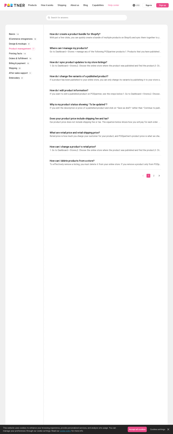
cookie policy (65, 431)
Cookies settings (157, 429)
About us (75, 5)
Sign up (162, 5)
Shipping (62, 5)
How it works (47, 5)
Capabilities (98, 5)
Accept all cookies (137, 429)
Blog (85, 5)
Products (32, 5)
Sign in (149, 5)
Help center (113, 5)
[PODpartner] (14, 5)
